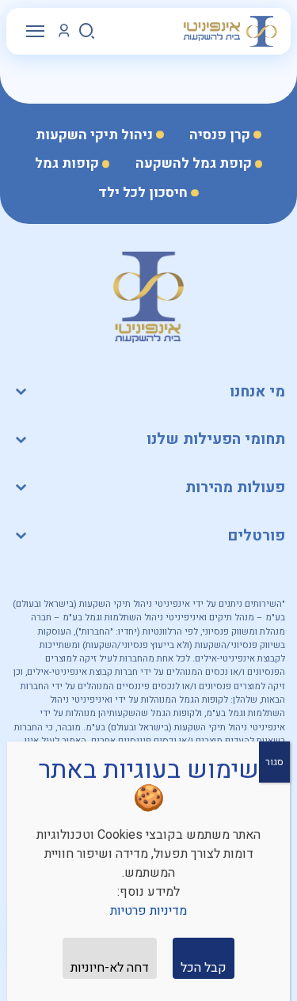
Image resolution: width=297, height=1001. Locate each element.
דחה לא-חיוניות (109, 967)
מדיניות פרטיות (148, 910)
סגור (274, 762)
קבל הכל (204, 967)
